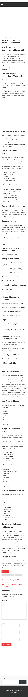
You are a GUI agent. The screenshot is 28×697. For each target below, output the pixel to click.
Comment (4, 600)
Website (4, 637)
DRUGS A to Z (5, 571)
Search (3, 679)
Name (3, 623)
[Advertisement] (14, 22)
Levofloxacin (18, 575)
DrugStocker (13, 38)
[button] (27, 1)
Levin (13, 575)
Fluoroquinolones (6, 575)
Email (3, 630)
